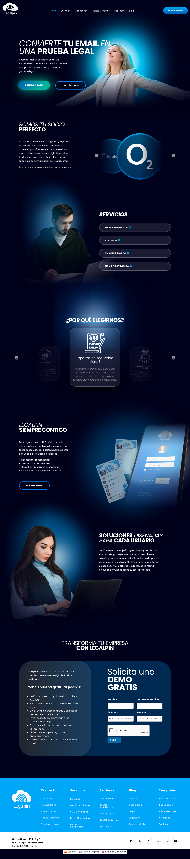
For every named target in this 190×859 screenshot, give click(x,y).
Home (53, 10)
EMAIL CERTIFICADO (116, 227)
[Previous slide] (96, 155)
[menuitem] (70, 852)
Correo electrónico (148, 699)
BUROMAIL (111, 240)
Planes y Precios (101, 10)
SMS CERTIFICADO (115, 253)
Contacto (119, 10)
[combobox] (111, 719)
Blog (131, 10)
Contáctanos (70, 85)
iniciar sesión (175, 10)
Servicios (66, 10)
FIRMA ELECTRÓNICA (117, 266)
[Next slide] (174, 155)
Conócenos (81, 10)
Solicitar (114, 740)
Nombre (113, 699)
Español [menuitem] (72, 851)
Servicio (141, 712)
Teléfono (114, 712)
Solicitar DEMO (34, 485)
